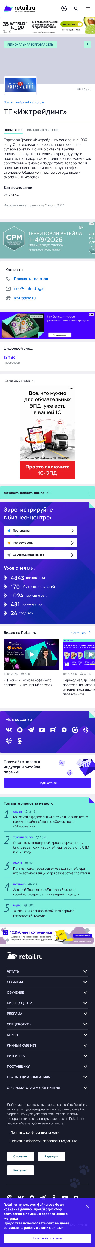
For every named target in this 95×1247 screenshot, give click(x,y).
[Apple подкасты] (9, 741)
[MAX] (20, 730)
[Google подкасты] (86, 730)
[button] (47, 971)
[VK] (9, 730)
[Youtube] (42, 730)
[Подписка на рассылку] (9, 1198)
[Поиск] (76, 8)
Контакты (19, 1170)
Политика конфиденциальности (35, 1132)
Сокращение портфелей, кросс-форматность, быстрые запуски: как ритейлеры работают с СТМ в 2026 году (51, 847)
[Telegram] (31, 730)
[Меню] (87, 8)
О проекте (20, 1156)
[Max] (32, 1198)
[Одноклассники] (20, 741)
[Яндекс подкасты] (75, 730)
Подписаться (48, 783)
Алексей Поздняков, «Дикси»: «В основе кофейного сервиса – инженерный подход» (46, 891)
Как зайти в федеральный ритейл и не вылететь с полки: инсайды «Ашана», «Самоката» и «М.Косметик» (50, 821)
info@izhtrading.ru (30, 288)
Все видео (78, 632)
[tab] (13, 131)
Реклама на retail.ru (19, 381)
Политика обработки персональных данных (44, 1141)
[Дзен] (64, 730)
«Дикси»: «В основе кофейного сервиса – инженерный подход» (28, 682)
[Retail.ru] (28, 8)
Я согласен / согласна (48, 1238)
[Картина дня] (64, 8)
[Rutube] (53, 730)
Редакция (51, 1156)
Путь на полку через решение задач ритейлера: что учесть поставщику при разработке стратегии (51, 870)
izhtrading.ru (25, 297)
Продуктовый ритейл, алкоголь (24, 102)
